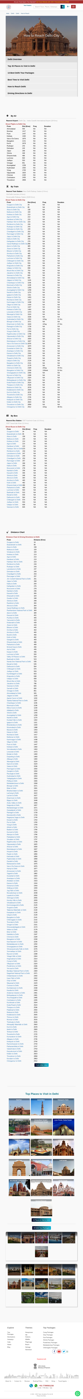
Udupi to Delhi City (13, 360)
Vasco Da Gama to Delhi (15, 866)
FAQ (46, 1381)
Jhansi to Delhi (12, 625)
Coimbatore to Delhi (14, 1000)
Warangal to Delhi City (14, 314)
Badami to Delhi (12, 829)
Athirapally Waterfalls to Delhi (17, 1024)
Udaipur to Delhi (12, 505)
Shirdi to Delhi (12, 713)
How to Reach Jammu (41, 1297)
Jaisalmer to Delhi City (15, 273)
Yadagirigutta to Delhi (14, 778)
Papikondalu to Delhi (14, 859)
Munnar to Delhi (12, 1019)
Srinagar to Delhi (12, 691)
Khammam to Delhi (13, 798)
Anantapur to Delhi (13, 878)
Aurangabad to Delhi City (15, 290)
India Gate (19, 1160)
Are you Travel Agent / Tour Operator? (25, 2)
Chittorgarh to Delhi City (15, 261)
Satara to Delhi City (13, 317)
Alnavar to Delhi (12, 847)
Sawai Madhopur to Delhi (15, 608)
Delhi (12, 13)
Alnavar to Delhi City (14, 339)
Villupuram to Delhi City (15, 378)
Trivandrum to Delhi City (15, 404)
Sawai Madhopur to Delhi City (17, 244)
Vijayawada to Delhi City (15, 336)
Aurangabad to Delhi (14, 715)
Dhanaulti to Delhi (13, 596)
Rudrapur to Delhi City (14, 227)
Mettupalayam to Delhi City (16, 380)
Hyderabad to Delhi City (15, 319)
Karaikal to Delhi (12, 990)
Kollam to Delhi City (14, 402)
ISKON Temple (63, 1180)
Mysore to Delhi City (14, 375)
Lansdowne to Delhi (14, 453)
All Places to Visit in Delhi (41, 1220)
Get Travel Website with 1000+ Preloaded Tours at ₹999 (52, 2)
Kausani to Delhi (12, 615)
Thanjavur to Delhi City (15, 385)
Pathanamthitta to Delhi (15, 1046)
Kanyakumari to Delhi (14, 1051)
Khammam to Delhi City (15, 324)
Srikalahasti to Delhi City (15, 356)
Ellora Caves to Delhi (14, 708)
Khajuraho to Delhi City (15, 266)
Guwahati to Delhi (13, 876)
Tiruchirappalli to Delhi (14, 998)
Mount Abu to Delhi (13, 681)
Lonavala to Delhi (13, 752)
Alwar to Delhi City (13, 210)
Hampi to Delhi (12, 868)
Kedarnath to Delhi (13, 622)
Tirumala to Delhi (13, 922)
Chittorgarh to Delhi (13, 500)
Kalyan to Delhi (12, 732)
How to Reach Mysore (14, 1269)
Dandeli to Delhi (12, 861)
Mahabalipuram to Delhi (15, 944)
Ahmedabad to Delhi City (15, 278)
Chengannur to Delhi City (15, 407)
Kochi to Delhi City (13, 392)
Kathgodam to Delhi (14, 586)
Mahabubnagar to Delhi (15, 808)
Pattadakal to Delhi (13, 837)
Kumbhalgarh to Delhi (14, 674)
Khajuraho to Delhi (13, 676)
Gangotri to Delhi (13, 640)
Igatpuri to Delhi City (14, 295)
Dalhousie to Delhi (13, 497)
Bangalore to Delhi (13, 917)
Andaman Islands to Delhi (16, 993)
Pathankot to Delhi (13, 487)
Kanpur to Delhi (12, 652)
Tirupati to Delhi (12, 907)
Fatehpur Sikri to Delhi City (16, 222)
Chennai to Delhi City (14, 368)
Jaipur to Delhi (12, 463)
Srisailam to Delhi (13, 839)
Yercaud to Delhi (12, 968)
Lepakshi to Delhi (13, 895)
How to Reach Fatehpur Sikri (28, 1237)
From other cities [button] (41, 1065)
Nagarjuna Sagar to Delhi (15, 817)
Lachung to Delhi (13, 793)
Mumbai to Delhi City (14, 300)
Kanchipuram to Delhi (14, 942)
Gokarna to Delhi (13, 886)
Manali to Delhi (12, 495)
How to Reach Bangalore (41, 1283)
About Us (8, 1381)
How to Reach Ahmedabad (28, 1283)
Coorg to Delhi (12, 961)
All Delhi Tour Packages (42, 1228)
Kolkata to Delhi (12, 747)
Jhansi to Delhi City (13, 248)
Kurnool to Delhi (12, 832)
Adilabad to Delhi (13, 710)
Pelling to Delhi (12, 781)
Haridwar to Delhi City (14, 219)
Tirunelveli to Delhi (13, 1034)
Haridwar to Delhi (13, 446)
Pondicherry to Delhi (14, 966)
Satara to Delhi (12, 766)
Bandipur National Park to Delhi (18, 971)
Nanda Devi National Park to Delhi (19, 661)
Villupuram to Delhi (13, 964)
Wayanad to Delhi (13, 983)
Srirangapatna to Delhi (14, 946)
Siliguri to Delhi (12, 742)
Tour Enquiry (27, 5)
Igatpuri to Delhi (12, 722)
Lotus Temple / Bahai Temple (63, 1120)
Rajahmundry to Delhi (14, 842)
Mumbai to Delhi (12, 735)
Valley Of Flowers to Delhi (16, 657)
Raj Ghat (41, 1140)
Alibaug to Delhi (12, 759)
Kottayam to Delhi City (15, 399)
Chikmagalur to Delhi (14, 920)
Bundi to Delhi (12, 635)
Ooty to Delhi (11, 980)
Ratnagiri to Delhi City (14, 326)
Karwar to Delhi (12, 883)
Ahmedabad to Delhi (14, 693)
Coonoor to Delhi (13, 985)
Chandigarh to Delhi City (15, 231)
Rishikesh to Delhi (13, 451)
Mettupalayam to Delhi (15, 995)
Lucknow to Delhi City (14, 258)
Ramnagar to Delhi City (15, 234)
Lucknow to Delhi (13, 490)
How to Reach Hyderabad (28, 1269)
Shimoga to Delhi (13, 898)
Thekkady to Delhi (13, 1022)
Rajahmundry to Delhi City (16, 334)
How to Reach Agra (41, 1269)
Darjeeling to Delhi (13, 757)
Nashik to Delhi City (14, 292)
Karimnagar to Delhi (14, 739)
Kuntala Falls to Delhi (14, 720)
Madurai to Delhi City (14, 387)
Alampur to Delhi (12, 834)
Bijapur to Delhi (12, 800)
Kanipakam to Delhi (14, 912)
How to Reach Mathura (41, 1237)
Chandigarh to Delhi (14, 458)
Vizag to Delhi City (13, 331)
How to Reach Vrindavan (55, 1237)
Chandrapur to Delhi (14, 703)
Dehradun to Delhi (13, 456)
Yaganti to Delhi (12, 873)
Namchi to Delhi (12, 764)
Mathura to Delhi (12, 439)
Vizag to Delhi (12, 825)
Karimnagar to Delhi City (15, 302)
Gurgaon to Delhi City (14, 205)
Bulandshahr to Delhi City (16, 207)
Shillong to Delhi (12, 888)
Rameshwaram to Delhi (15, 1044)
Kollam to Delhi (12, 1054)
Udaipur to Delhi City (14, 268)
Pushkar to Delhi (12, 618)
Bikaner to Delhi (12, 627)
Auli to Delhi (11, 649)
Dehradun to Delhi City (15, 229)
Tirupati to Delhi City (14, 358)
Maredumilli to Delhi (14, 815)
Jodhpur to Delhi (12, 502)
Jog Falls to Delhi (13, 890)
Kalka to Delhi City (13, 239)
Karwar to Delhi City (14, 353)
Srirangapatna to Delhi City (16, 373)
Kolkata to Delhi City (14, 309)
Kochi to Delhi (12, 1027)
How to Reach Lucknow (55, 1283)
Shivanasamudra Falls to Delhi (17, 949)
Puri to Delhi (11, 822)
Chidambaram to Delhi (15, 976)
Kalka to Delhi (12, 466)
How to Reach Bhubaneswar (14, 1283)
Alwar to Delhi (12, 436)
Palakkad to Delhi (13, 1010)
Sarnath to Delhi (12, 688)
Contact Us (17, 1381)
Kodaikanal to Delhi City (15, 390)
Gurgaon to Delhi (13, 431)
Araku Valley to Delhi (14, 803)
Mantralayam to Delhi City (16, 341)
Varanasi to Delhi (13, 507)
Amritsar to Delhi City (14, 253)
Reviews (27, 1381)
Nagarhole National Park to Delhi (18, 973)
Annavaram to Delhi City (15, 346)
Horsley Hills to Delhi (14, 900)
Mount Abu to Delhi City (15, 270)
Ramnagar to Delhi (13, 461)
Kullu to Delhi (11, 483)
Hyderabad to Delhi (13, 776)
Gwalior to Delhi (12, 598)
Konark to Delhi (12, 820)
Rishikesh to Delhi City (15, 224)
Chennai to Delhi (12, 937)
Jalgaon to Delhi (12, 696)
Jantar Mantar (19, 1120)
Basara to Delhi (12, 730)
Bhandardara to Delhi (14, 725)
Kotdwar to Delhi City (14, 214)
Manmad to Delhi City (14, 285)
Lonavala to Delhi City (14, 312)
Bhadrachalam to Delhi (15, 791)
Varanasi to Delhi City (14, 275)
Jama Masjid (19, 1140)
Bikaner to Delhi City (14, 251)
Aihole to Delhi (12, 827)
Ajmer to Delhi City (13, 246)
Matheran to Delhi (13, 737)
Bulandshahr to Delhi (14, 434)
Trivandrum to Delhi (14, 1056)
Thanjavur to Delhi (13, 1007)
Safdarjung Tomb (63, 1140)
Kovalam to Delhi (13, 1058)
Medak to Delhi (12, 754)
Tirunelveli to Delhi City (15, 395)
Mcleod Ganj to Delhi (14, 647)
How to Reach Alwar (68, 1237)
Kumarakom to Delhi (14, 1037)
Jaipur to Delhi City (13, 236)
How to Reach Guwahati (55, 1297)
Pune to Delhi (11, 744)
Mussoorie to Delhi (13, 468)
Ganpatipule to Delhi (14, 810)
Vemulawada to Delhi (14, 749)
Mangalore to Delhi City (15, 370)
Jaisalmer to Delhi (13, 683)
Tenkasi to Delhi (12, 1032)
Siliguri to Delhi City (13, 305)
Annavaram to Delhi (14, 871)
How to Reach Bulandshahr (41, 1251)
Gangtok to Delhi (13, 771)
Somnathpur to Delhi (14, 951)
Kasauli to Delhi (12, 473)
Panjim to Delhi (12, 854)
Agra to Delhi (11, 444)
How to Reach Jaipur (14, 1237)
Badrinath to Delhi (13, 492)
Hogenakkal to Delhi (14, 959)
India (7, 13)
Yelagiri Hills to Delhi (14, 956)
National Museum (41, 1201)
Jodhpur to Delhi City (14, 263)
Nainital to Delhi (12, 470)
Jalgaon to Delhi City (14, 280)
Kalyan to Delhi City (14, 297)
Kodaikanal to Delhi (13, 1015)
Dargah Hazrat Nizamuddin (41, 1160)
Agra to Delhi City (13, 217)
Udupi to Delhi (12, 915)
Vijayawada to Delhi (14, 844)
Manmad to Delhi (13, 705)
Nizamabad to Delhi (14, 727)
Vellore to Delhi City (14, 365)
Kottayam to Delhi (13, 1041)
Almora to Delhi (12, 478)
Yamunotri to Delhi (13, 620)
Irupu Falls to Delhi (13, 978)
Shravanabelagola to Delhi (16, 927)
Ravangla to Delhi (13, 774)
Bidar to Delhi (11, 788)
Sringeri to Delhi (12, 925)
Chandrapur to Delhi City (15, 283)
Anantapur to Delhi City (15, 351)
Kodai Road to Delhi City (15, 382)
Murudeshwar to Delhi (14, 893)
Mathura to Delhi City (14, 212)
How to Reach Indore (28, 1297)
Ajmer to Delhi (12, 613)
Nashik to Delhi (12, 718)
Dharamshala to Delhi (14, 485)
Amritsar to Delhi (13, 480)
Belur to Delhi (11, 932)
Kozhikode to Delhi (13, 1002)
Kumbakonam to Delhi (14, 988)
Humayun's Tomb (63, 1100)
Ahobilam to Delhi (13, 881)
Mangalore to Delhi (13, 939)
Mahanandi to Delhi (13, 864)
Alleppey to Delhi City (14, 397)
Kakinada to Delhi (13, 856)
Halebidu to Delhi (13, 934)
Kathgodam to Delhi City (15, 241)
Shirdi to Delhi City (13, 287)
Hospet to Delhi (12, 851)
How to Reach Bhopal (68, 1283)
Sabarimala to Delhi (14, 1049)
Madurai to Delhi (12, 1012)
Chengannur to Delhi (14, 1061)
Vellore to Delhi (12, 929)
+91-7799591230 (46, 1386)
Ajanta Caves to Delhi (14, 698)
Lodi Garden (63, 1160)
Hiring (53, 1381)
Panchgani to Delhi (13, 769)
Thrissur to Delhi (12, 1017)
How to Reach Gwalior (55, 1269)
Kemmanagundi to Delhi (15, 905)
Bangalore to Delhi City (15, 363)
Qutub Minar (41, 1100)
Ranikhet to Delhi (13, 603)
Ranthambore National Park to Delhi (19, 610)
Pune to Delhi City (13, 307)
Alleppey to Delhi (13, 1039)
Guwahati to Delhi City (14, 348)
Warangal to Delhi (13, 761)
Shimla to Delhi (12, 475)
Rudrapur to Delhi (13, 567)
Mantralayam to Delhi (14, 849)
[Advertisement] (41, 103)
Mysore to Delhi (12, 954)
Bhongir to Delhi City (14, 321)
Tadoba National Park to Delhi (17, 700)
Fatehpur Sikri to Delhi (14, 448)
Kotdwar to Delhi (12, 441)
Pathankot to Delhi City (15, 256)
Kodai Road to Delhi (14, 1005)
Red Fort (19, 1100)
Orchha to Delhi (12, 630)
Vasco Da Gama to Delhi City (17, 343)
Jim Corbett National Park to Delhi (19, 579)
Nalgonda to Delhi (13, 805)
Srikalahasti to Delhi (14, 903)
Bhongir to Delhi (12, 786)
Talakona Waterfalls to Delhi (16, 910)
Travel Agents (62, 1381)
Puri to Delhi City (13, 329)
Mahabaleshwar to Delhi (15, 783)
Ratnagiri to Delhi (13, 812)
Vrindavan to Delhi (13, 552)
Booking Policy (37, 1381)
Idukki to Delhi (12, 1029)
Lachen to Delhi (12, 795)
